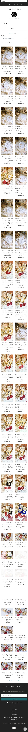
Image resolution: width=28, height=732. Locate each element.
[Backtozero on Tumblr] (15, 9)
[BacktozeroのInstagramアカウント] (18, 9)
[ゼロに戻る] (14, 15)
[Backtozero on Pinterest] (13, 9)
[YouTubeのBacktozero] (10, 9)
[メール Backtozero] (20, 9)
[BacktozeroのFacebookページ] (8, 9)
